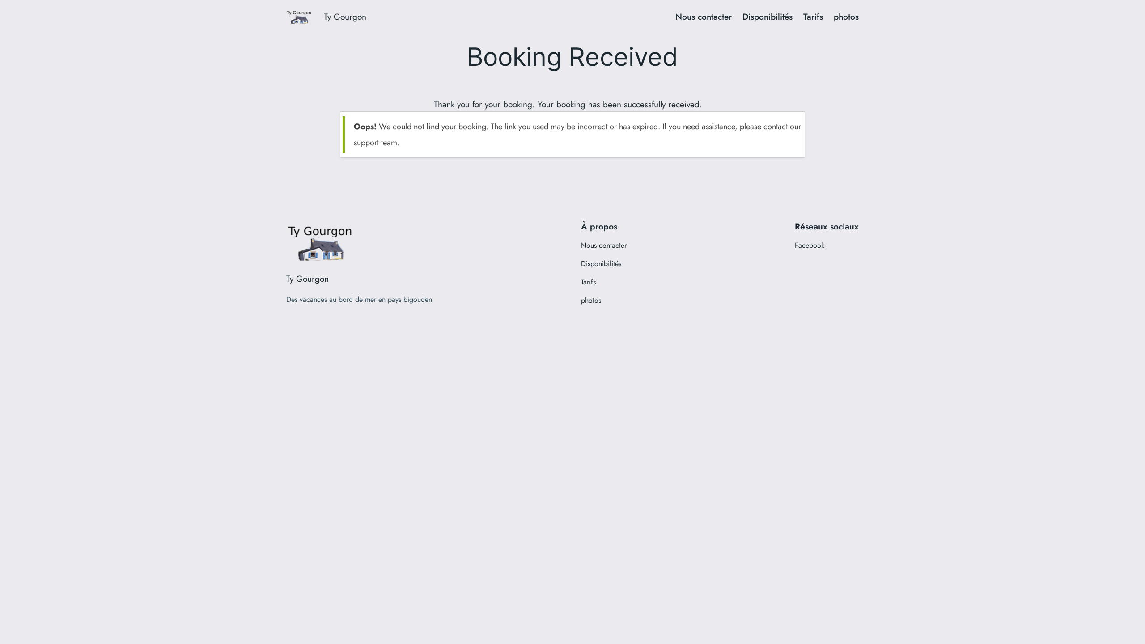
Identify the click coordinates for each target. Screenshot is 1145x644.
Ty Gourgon (345, 16)
